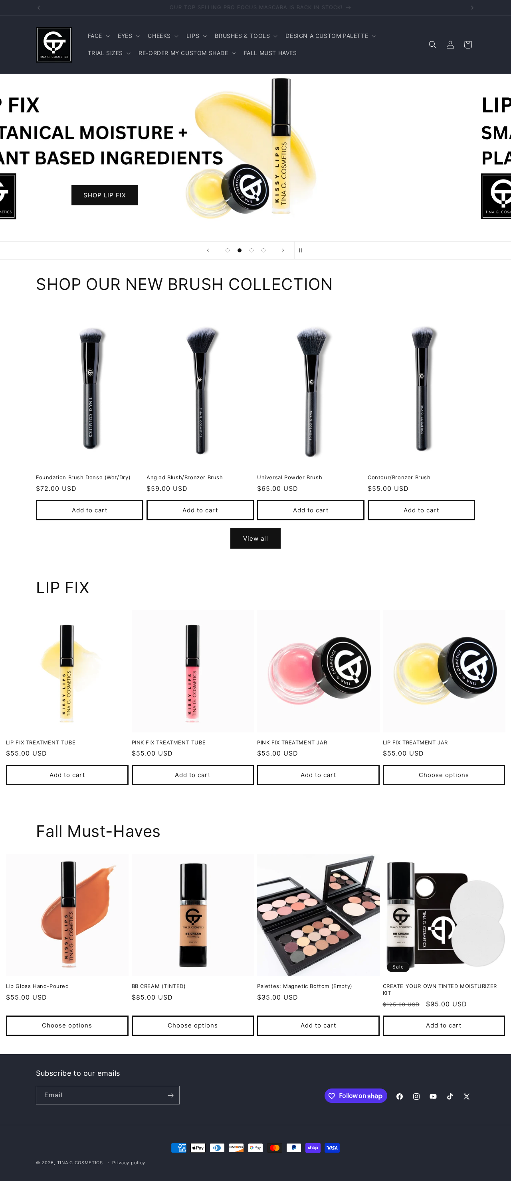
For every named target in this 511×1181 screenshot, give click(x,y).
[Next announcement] (472, 7)
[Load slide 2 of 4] (240, 250)
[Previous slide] (208, 250)
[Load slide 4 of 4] (263, 250)
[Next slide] (283, 250)
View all (255, 538)
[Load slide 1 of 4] (228, 250)
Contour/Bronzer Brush (399, 477)
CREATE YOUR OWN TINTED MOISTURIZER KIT (440, 989)
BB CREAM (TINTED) (159, 986)
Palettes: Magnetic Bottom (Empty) (305, 986)
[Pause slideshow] (303, 250)
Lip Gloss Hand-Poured (37, 986)
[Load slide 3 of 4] (251, 250)
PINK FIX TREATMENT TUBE (169, 742)
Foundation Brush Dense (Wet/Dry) (83, 477)
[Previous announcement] (39, 7)
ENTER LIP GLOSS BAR (325, 195)
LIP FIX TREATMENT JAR (415, 742)
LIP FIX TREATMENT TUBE (40, 742)
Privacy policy (128, 1162)
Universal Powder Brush (289, 477)
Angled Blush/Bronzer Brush (185, 477)
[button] (98, 36)
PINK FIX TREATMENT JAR (292, 742)
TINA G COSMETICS (80, 1162)
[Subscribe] (170, 1095)
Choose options (444, 775)
